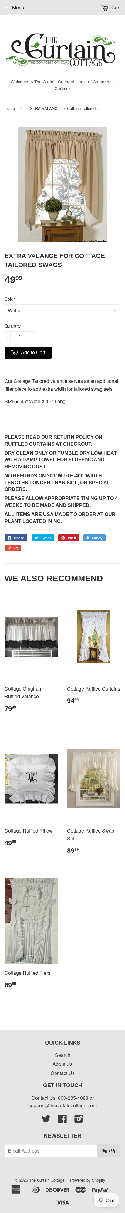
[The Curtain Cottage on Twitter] (46, 1120)
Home (10, 108)
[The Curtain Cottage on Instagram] (78, 1120)
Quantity (13, 326)
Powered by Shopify (87, 1180)
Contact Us (63, 1073)
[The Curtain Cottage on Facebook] (62, 1120)
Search (62, 1054)
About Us (62, 1064)
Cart (115, 7)
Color (10, 299)
